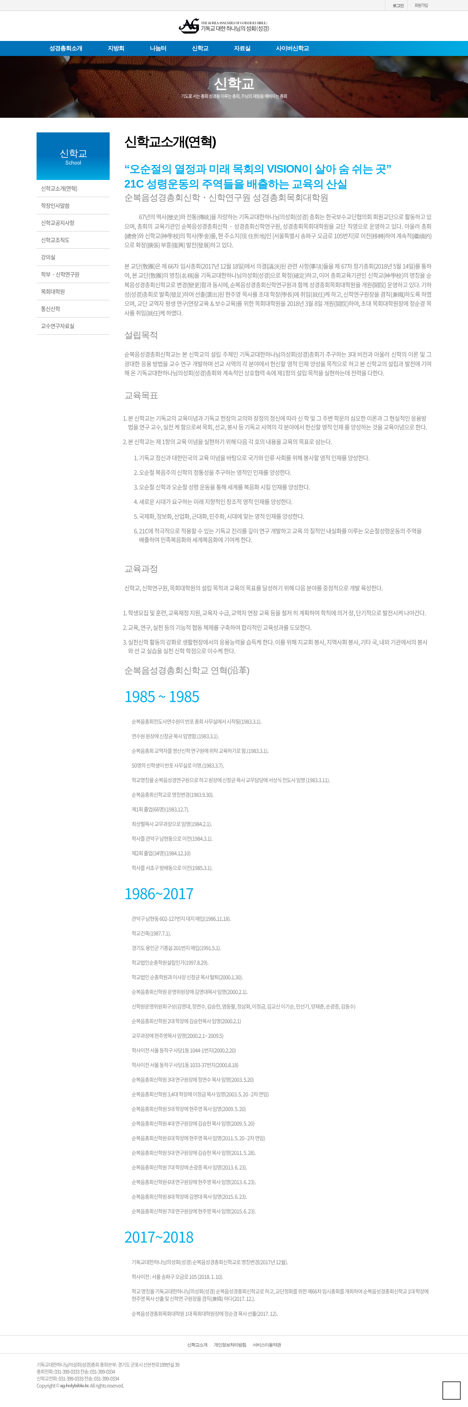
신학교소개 (197, 1345)
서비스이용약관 (267, 1345)
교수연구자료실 (57, 326)
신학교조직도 (55, 240)
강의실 (48, 257)
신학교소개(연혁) (59, 188)
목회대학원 (53, 291)
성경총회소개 (65, 48)
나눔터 (158, 48)
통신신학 (50, 309)
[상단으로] (451, 1390)
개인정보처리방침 (230, 1345)
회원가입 (421, 5)
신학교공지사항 (57, 223)
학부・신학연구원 (60, 274)
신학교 (200, 48)
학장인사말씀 (55, 206)
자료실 (242, 48)
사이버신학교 (292, 48)
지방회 (116, 48)
